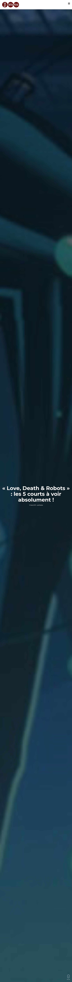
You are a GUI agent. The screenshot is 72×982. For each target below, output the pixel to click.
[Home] (10, 4)
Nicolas (41, 505)
